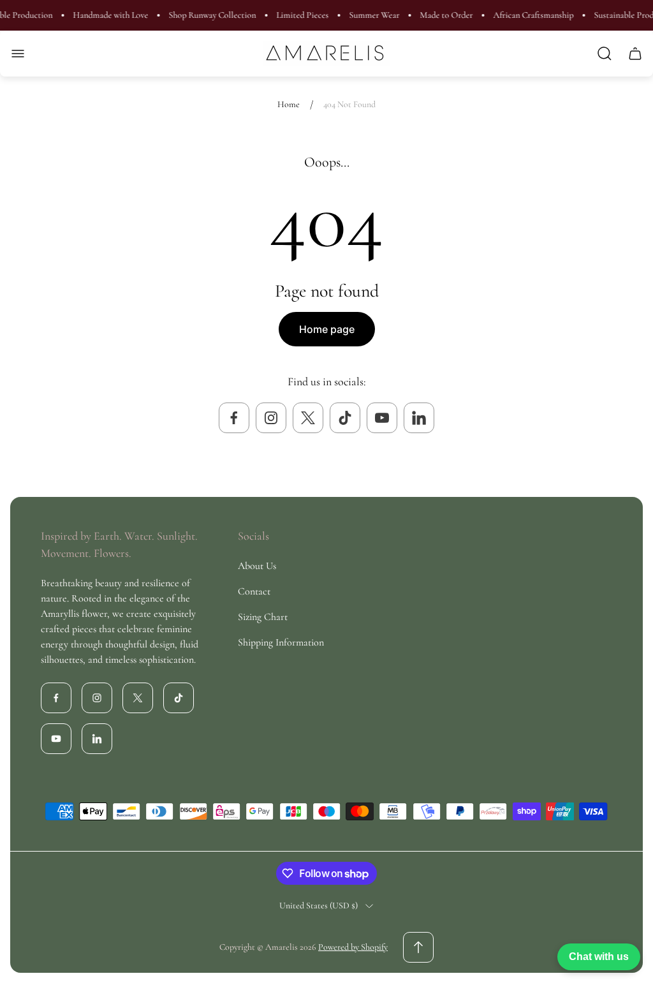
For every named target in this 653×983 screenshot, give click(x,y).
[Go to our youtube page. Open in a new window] (382, 418)
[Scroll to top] (418, 947)
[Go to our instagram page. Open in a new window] (271, 418)
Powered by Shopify (353, 947)
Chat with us (599, 956)
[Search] (605, 54)
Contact (254, 591)
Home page (327, 329)
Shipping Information (281, 642)
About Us (257, 565)
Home (288, 104)
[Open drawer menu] (18, 53)
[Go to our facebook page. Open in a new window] (234, 418)
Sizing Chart (263, 616)
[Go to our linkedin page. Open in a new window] (419, 418)
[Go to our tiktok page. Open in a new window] (345, 418)
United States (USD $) (318, 905)
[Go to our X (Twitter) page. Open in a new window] (308, 418)
